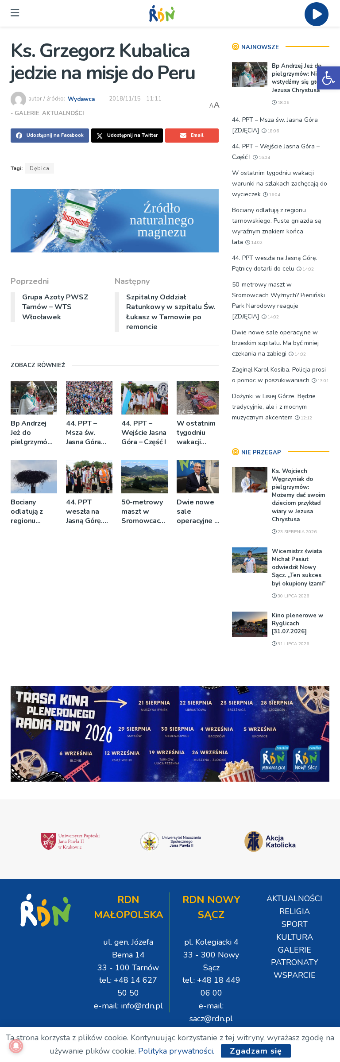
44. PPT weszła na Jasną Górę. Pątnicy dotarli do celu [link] (84, 512)
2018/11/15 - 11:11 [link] (135, 99)
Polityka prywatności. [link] (176, 1051)
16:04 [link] (263, 158)
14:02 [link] (256, 243)
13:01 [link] (322, 381)
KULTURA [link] (294, 937)
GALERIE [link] (27, 113)
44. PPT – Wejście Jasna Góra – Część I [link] (143, 433)
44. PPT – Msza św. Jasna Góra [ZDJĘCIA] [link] (83, 433)
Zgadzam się (256, 1051)
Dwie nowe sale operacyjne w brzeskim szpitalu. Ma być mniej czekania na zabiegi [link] (198, 512)
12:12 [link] (305, 418)
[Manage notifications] (16, 1046)
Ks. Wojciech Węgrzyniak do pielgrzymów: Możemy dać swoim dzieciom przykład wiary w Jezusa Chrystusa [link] (298, 495)
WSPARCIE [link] (295, 975)
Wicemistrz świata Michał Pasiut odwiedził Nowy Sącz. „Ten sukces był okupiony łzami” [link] (298, 567)
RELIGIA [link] (294, 911)
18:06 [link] (282, 103)
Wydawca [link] (81, 99)
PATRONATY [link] (294, 962)
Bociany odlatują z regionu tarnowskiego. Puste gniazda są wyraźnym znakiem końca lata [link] (34, 512)
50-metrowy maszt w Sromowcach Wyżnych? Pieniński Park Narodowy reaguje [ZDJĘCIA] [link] (144, 512)
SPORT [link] (295, 924)
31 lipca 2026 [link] (292, 644)
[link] (328, 77)
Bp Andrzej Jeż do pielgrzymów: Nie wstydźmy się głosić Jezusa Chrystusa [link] (34, 433)
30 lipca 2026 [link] (292, 596)
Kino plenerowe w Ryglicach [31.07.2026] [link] (297, 624)
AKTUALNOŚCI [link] (63, 113)
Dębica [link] (40, 168)
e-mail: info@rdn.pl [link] (128, 1005)
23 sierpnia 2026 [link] (296, 532)
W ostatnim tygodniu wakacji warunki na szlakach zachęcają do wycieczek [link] (197, 433)
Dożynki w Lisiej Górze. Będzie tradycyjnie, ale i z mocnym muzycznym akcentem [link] (274, 407)
